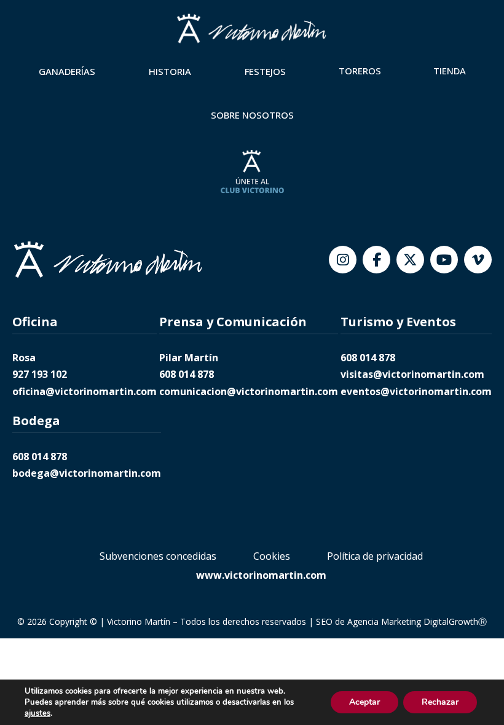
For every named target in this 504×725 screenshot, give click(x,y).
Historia (170, 71)
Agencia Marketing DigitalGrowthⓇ (417, 621)
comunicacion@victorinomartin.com (248, 391)
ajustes (37, 713)
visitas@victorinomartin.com (412, 374)
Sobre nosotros (252, 115)
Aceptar (364, 702)
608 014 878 (186, 374)
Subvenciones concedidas (158, 556)
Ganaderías (67, 71)
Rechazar (440, 702)
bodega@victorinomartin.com (86, 473)
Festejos (265, 71)
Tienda (449, 71)
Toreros (360, 71)
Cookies (271, 556)
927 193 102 (39, 374)
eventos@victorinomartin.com (416, 391)
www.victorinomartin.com (261, 575)
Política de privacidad (375, 556)
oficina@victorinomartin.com (84, 391)
